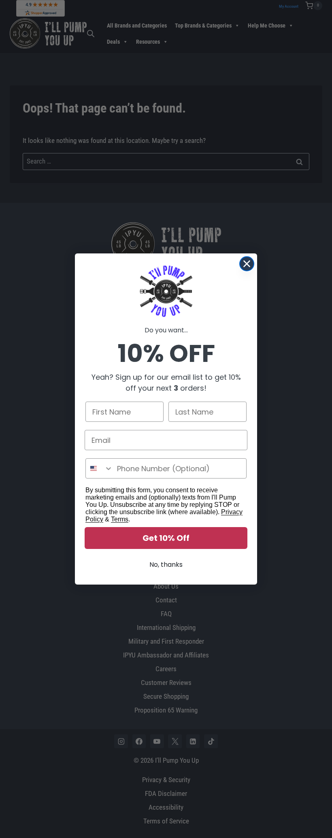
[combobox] (99, 468)
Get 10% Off (166, 538)
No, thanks (166, 564)
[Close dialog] (247, 264)
